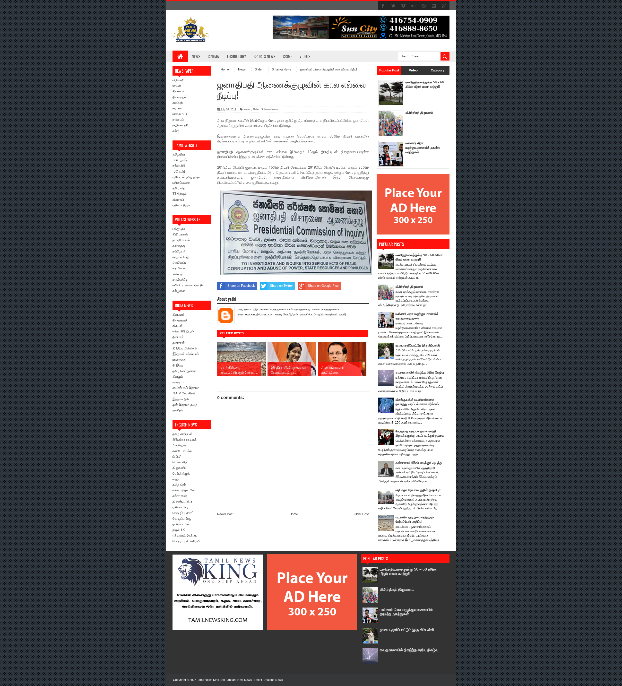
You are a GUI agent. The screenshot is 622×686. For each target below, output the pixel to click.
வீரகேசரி (178, 80)
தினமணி (178, 314)
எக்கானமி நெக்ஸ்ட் (185, 535)
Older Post (361, 514)
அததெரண (180, 445)
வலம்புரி (178, 102)
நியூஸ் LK (179, 530)
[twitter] (393, 6)
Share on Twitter (281, 285)
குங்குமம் (178, 119)
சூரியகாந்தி (180, 125)
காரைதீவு (179, 246)
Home (294, 514)
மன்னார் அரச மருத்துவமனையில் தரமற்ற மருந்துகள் (423, 147)
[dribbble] (424, 6)
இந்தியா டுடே (181, 399)
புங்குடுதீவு (179, 229)
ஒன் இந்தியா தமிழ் (185, 405)
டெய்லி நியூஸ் (181, 473)
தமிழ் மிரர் (179, 188)
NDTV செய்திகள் (184, 393)
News (196, 56)
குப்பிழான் (179, 251)
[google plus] (444, 6)
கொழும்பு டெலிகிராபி (186, 541)
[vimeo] (403, 6)
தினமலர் (178, 337)
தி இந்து (178, 365)
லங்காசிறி (179, 165)
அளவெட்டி (179, 262)
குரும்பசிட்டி (180, 279)
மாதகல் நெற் (181, 257)
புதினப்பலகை (181, 182)
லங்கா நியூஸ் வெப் (184, 490)
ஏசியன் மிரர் (180, 507)
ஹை (176, 479)
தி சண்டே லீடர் (182, 502)
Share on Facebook (241, 285)
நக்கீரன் (178, 410)
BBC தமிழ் (180, 160)
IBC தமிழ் (179, 171)
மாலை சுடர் (180, 114)
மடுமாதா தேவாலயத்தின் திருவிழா (418, 490)
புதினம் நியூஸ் (181, 205)
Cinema (213, 56)
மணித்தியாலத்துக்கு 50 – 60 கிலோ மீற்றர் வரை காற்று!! (409, 571)
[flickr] (413, 6)
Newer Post (225, 514)
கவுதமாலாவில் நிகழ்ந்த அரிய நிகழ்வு (420, 372)
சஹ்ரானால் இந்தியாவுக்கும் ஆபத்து (419, 463)
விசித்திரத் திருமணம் (419, 112)
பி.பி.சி (177, 456)
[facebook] (383, 6)
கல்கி (176, 131)
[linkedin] (434, 6)
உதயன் (177, 85)
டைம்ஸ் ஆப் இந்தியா (186, 388)
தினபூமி (178, 376)
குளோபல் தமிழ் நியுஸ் (186, 177)
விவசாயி (178, 199)
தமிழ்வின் (179, 154)
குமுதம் (177, 108)
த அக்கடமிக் (181, 524)
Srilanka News (269, 109)
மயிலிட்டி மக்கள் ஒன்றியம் (189, 285)
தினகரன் (179, 91)
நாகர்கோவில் (181, 240)
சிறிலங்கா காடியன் (185, 439)
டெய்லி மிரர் (180, 462)
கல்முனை (179, 291)
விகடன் (177, 326)
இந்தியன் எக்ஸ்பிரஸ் (186, 354)
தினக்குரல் (180, 97)
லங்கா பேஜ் (180, 496)
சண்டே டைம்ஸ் (182, 451)
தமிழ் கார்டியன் (182, 434)
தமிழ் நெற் (179, 484)
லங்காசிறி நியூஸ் (183, 331)
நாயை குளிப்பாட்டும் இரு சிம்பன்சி (418, 345)
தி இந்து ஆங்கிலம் (185, 348)
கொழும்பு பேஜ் (182, 518)
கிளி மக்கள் (180, 234)
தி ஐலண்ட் (179, 467)
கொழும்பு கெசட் (183, 513)
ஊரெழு (177, 274)
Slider (255, 109)
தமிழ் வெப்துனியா (184, 371)
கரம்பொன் (179, 268)
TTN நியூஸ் (180, 194)
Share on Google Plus (323, 285)
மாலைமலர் (179, 359)
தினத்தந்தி (180, 320)
